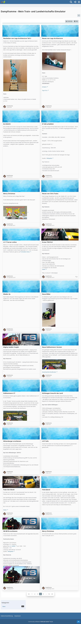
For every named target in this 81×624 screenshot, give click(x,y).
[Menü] (79, 2)
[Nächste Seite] (52, 594)
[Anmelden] (75, 2)
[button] (78, 15)
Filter (77, 21)
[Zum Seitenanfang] (78, 621)
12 (49, 594)
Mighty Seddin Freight (11, 347)
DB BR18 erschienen (10, 531)
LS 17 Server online (10, 242)
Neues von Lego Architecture (52, 38)
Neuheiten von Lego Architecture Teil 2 (17, 38)
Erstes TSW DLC (47, 242)
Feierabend (46, 490)
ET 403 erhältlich (48, 124)
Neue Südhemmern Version (52, 347)
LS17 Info (45, 441)
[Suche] (71, 2)
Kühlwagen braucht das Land (52, 393)
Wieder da (6, 294)
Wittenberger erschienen (12, 441)
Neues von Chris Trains (50, 194)
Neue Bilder (46, 294)
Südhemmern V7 (9, 393)
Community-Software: (40, 621)
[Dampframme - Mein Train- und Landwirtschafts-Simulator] (2, 2)
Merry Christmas (9, 194)
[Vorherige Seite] (29, 594)
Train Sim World (8, 490)
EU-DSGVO (7, 124)
